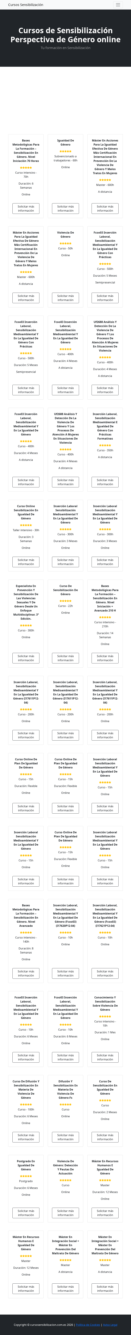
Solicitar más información (26, 208)
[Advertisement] (65, 92)
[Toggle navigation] (118, 4)
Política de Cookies (88, 1325)
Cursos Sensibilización (25, 4)
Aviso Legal (110, 1325)
